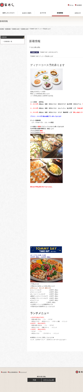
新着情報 (60, 13)
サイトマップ (23, 372)
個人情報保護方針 (13, 372)
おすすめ (43, 13)
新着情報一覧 (8, 41)
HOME (2, 29)
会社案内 (79, 5)
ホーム (71, 5)
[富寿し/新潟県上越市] (7, 5)
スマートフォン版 (48, 380)
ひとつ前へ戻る (35, 47)
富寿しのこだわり (8, 13)
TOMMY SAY (15, 29)
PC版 (34, 380)
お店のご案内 (26, 13)
